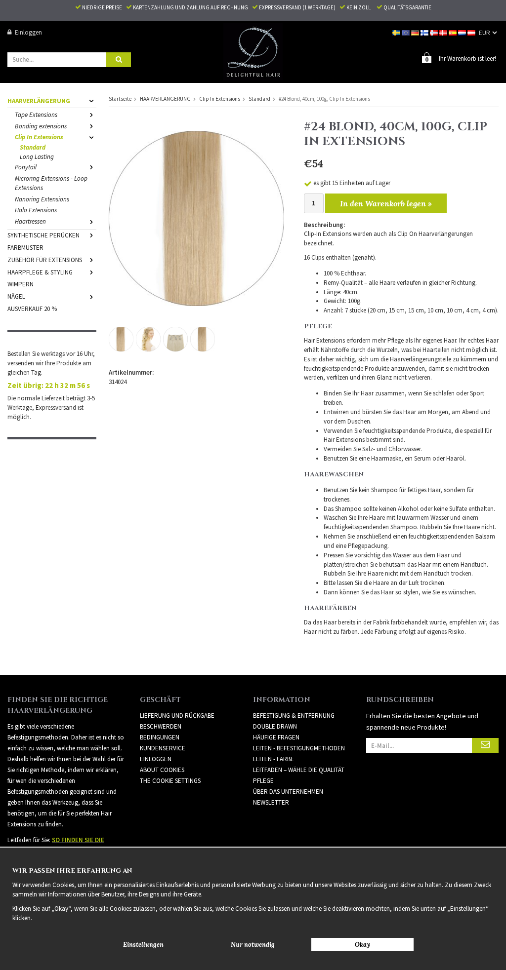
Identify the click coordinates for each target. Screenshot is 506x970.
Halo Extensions (36, 210)
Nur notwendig (253, 944)
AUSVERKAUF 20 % (32, 309)
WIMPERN (20, 284)
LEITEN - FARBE (273, 759)
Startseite (120, 98)
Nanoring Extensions (42, 199)
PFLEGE (263, 780)
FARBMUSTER (25, 247)
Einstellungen (143, 944)
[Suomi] (425, 32)
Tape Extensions (36, 115)
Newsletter (271, 802)
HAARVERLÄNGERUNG (38, 101)
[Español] (453, 32)
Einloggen (28, 32)
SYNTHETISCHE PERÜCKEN (43, 235)
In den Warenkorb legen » (386, 203)
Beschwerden (160, 726)
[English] (406, 32)
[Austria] (472, 32)
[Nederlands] (462, 32)
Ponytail (26, 167)
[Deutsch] (416, 32)
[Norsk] (434, 32)
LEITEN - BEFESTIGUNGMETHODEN (299, 748)
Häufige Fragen (276, 737)
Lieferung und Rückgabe (177, 715)
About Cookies (162, 770)
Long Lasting (37, 157)
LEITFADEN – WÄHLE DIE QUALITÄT (298, 770)
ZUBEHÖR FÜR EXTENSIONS (44, 260)
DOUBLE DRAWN (275, 726)
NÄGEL (16, 296)
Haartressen (30, 221)
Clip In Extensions (39, 137)
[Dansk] (444, 32)
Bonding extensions (41, 126)
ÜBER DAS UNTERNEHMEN (288, 791)
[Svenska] (397, 32)
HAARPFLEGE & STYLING (40, 272)
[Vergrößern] (196, 218)
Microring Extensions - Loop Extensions (51, 183)
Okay (362, 944)
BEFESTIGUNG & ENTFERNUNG (294, 715)
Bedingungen (159, 737)
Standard (32, 147)
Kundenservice (162, 748)
